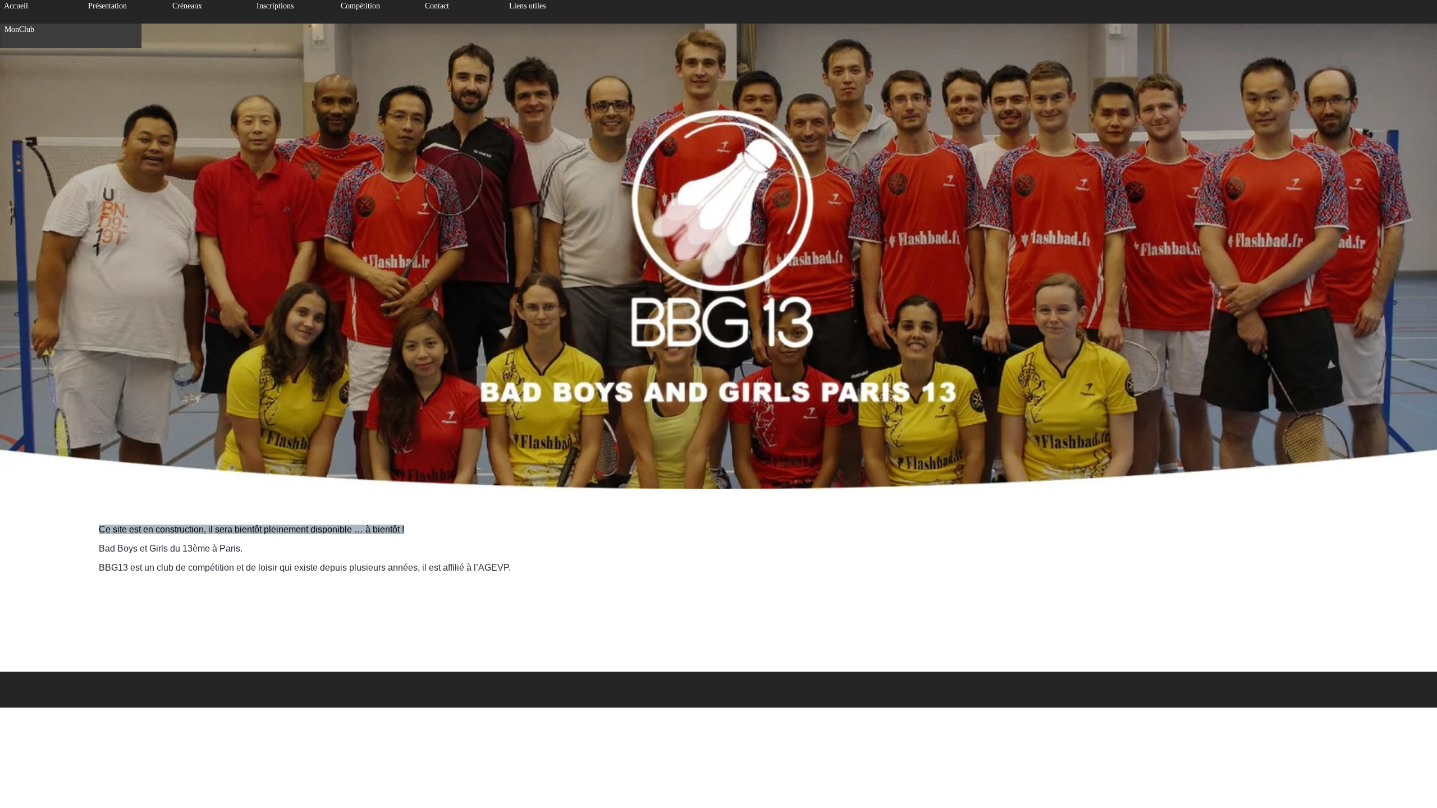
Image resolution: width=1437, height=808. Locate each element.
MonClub (19, 29)
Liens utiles (527, 6)
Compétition (360, 6)
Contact (437, 6)
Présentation (107, 6)
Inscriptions (275, 6)
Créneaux (187, 6)
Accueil (16, 6)
